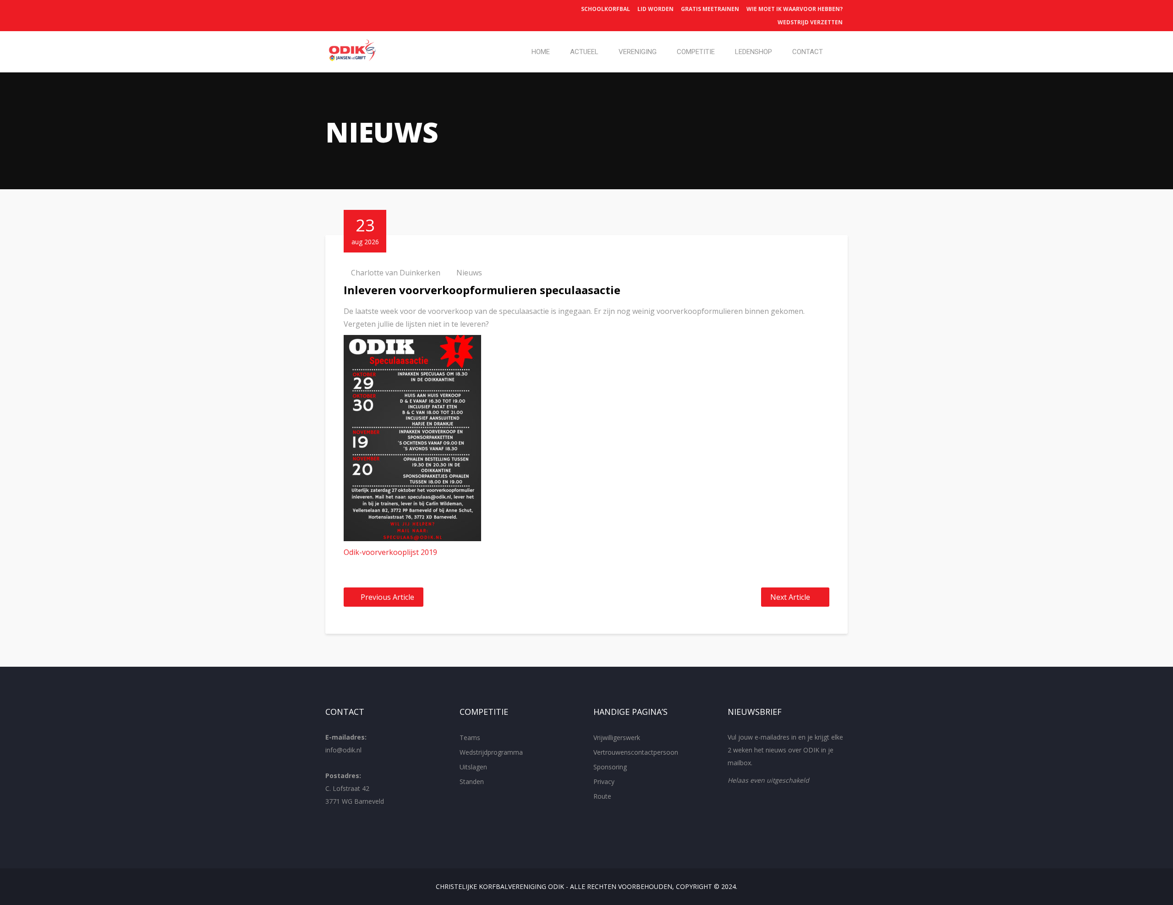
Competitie (696, 52)
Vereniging (638, 52)
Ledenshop (753, 52)
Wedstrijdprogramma (491, 752)
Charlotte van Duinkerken (395, 273)
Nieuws (469, 273)
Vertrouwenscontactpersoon (635, 752)
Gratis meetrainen (710, 9)
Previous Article (387, 597)
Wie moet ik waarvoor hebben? (794, 9)
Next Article (790, 597)
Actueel (584, 52)
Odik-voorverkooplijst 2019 (390, 552)
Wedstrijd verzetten (810, 22)
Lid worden (655, 9)
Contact (807, 52)
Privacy (603, 781)
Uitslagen (473, 766)
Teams (470, 737)
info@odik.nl (343, 750)
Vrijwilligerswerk (616, 737)
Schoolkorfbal (605, 9)
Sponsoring (610, 766)
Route (602, 796)
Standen (472, 781)
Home (541, 52)
